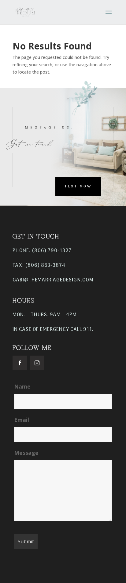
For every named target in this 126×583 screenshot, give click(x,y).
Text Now (78, 186)
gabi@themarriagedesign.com (53, 280)
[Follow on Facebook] (20, 363)
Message (26, 452)
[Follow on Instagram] (37, 363)
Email (21, 419)
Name (22, 386)
